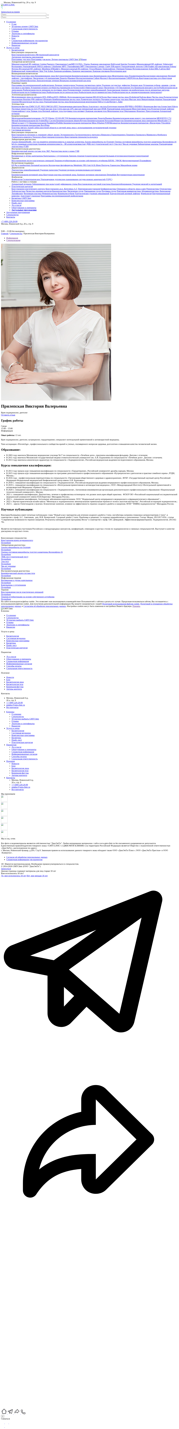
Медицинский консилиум (47, 55)
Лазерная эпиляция (101, 71)
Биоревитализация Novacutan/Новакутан (105, 120)
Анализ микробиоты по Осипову (100, 142)
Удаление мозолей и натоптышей (147, 184)
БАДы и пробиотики (21, 165)
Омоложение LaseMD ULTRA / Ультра (72, 64)
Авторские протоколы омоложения (27, 57)
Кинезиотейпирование (121, 184)
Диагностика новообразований (26, 170)
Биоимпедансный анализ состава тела (29, 151)
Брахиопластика (59, 191)
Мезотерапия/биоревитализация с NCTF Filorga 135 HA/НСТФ (40, 118)
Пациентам (11, 745)
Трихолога (37, 137)
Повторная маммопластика (129, 191)
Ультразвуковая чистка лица (56, 102)
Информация (12, 238)
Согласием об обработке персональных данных (44, 606)
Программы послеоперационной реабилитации (33, 85)
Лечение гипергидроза (65, 85)
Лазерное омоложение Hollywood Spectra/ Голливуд (113, 64)
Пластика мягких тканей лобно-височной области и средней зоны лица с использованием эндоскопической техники (64, 128)
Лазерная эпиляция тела (96, 111)
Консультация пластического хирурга (28, 189)
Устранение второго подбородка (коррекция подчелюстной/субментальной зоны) (67, 88)
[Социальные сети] (89, 1053)
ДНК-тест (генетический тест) (100, 144)
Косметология (18, 50)
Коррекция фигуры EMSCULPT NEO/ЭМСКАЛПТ (35, 106)
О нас (14, 24)
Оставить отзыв (8, 415)
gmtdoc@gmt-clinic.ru (15, 705)
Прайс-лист (17, 203)
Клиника (10, 712)
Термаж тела (36, 111)
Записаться (6, 869)
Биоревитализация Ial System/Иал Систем (37, 120)
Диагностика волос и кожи (63, 151)
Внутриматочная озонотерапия (131, 175)
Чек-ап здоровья (130, 144)
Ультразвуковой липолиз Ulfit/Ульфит (138, 66)
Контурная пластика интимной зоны (60, 175)
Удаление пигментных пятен (88, 85)
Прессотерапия (153, 111)
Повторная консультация (89, 189)
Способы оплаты (13, 666)
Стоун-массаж (63, 109)
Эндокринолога (67, 135)
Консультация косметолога (24, 55)
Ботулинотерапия (64, 76)
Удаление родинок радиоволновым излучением (79, 170)
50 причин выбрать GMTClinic (20, 620)
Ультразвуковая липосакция (119, 109)
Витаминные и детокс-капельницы (28, 156)
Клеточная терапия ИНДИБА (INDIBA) (125, 106)
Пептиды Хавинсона (111, 165)
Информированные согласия (24, 43)
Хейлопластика (18, 191)
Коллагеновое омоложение (155, 76)
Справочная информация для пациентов (30, 40)
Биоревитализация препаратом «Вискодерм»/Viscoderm (145, 123)
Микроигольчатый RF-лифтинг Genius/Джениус (33, 64)
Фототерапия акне (118, 71)
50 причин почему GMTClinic (25, 26)
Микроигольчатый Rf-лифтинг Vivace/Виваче (81, 69)
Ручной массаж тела (47, 109)
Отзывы (15, 31)
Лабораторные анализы (148, 144)
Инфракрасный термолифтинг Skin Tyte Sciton (33, 71)
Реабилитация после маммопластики (95, 92)
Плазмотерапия (136, 76)
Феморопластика (49, 193)
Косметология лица (15, 682)
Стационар (35, 196)
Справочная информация (17, 661)
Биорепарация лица (103, 76)
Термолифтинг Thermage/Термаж (117, 69)
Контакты (10, 217)
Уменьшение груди (92, 191)
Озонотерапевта (118, 135)
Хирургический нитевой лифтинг (125, 193)
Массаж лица (135, 99)
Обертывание (130, 111)
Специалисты (12, 215)
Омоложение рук (126, 88)
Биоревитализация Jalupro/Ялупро (71, 120)
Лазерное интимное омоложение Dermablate (97, 175)
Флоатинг (141, 111)
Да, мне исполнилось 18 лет (13, 876)
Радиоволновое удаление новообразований (87, 90)
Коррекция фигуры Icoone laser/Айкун (161, 106)
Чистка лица (158, 97)
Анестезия (25, 196)
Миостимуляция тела (141, 109)
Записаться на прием (10, 12)
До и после (16, 205)
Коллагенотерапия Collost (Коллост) (92, 78)
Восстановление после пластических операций (33, 160)
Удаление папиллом (49, 170)
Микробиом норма (129, 165)
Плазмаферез (145, 160)
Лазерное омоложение (82, 71)
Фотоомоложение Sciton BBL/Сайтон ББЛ (151, 69)
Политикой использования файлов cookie (120, 604)
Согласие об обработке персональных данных (26, 857)
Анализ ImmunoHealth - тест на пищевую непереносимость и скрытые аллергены (48, 142)
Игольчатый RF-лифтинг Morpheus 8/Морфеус (40, 69)
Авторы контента (14, 689)
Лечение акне (136, 85)
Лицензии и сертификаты (23, 33)
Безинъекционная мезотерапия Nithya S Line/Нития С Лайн (96, 102)
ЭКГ (48, 151)
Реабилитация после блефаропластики (29, 92)
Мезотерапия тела (115, 111)
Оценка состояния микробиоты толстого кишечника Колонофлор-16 (145, 142)
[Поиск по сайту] (48, 17)
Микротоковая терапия (151, 99)
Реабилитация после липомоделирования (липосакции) (137, 92)
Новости (15, 36)
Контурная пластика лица (23, 76)
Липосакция (164, 191)
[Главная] (4, 1414)
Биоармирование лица (45, 76)
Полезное (10, 761)
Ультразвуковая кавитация (70, 106)
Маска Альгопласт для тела (94, 106)
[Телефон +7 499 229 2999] (89, 1407)
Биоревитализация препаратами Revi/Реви (31, 125)
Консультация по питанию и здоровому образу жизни (36, 135)
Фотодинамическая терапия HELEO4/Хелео (87, 97)
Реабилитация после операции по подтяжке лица (45, 90)
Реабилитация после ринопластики (63, 92)
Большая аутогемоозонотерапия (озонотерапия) (127, 156)
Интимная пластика (33, 193)
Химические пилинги (91, 99)
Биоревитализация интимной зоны (27, 175)
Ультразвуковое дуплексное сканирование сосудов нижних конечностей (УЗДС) (76, 179)
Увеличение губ (111, 88)
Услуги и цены (13, 48)
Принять (136, 606)
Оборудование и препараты (24, 208)
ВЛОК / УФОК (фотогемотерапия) (124, 160)
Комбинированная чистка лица (66, 99)
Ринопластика (152, 189)
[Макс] (7, 1423)
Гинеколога (141, 135)
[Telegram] (3, 1423)
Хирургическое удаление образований (92, 193)
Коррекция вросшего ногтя (146, 88)
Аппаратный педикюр (22, 184)
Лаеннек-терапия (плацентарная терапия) (87, 156)
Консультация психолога (53, 137)
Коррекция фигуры (14, 687)
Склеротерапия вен (32, 179)
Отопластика (165, 189)
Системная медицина (21, 130)
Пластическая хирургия (22, 186)
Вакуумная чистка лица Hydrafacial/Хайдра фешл (129, 97)
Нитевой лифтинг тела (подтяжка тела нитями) (63, 111)
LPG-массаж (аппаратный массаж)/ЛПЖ (88, 109)
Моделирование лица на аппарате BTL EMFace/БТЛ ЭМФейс (39, 97)
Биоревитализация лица (83, 76)
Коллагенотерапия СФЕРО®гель (124, 78)
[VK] (6, 1427)
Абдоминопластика (150, 191)
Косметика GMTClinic (21, 198)
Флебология (17, 179)
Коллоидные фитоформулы (61, 165)
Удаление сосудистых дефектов (116, 85)
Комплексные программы (23, 200)
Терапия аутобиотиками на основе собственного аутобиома (81, 160)
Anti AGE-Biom (94, 165)
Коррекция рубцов (66, 193)
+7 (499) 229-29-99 (14, 703)
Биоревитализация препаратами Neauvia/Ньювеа (91, 118)
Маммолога (151, 135)
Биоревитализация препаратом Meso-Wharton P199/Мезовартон (92, 123)
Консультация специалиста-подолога (81, 137)
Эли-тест (118, 144)
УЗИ (77, 151)
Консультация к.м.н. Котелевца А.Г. (61, 189)
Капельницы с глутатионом (56, 156)
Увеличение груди (75, 191)
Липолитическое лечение (48, 80)
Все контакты (12, 707)
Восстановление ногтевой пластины (94, 184)
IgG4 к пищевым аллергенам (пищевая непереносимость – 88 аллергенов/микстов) (49, 144)
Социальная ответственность (25, 29)
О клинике (11, 22)
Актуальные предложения (18, 212)
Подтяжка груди (109, 191)
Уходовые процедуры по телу (25, 109)
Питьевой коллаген (40, 165)
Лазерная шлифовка (63, 71)
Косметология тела (14, 684)
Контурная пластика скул (150, 78)
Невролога (106, 135)
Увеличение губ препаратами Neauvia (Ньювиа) (54, 78)
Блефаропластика (108, 189)
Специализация (13, 240)
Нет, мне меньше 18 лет (37, 876)
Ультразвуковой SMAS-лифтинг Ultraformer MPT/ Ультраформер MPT (54, 66)
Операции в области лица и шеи (131, 189)
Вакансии (16, 45)
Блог (14, 38)
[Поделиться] (89, 1230)
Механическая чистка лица (31, 102)
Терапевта (131, 135)
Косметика (11, 643)
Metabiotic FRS (80, 165)
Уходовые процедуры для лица (115, 99)
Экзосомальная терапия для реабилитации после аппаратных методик (138, 90)
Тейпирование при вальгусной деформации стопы (55, 184)
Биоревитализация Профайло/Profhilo (46, 123)
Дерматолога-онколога (22, 137)
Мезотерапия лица (120, 76)
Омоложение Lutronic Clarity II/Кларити (103, 66)
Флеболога (162, 135)
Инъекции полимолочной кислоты (75, 80)
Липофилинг (17, 193)
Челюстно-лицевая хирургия (39, 191)
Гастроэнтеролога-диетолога (88, 135)
